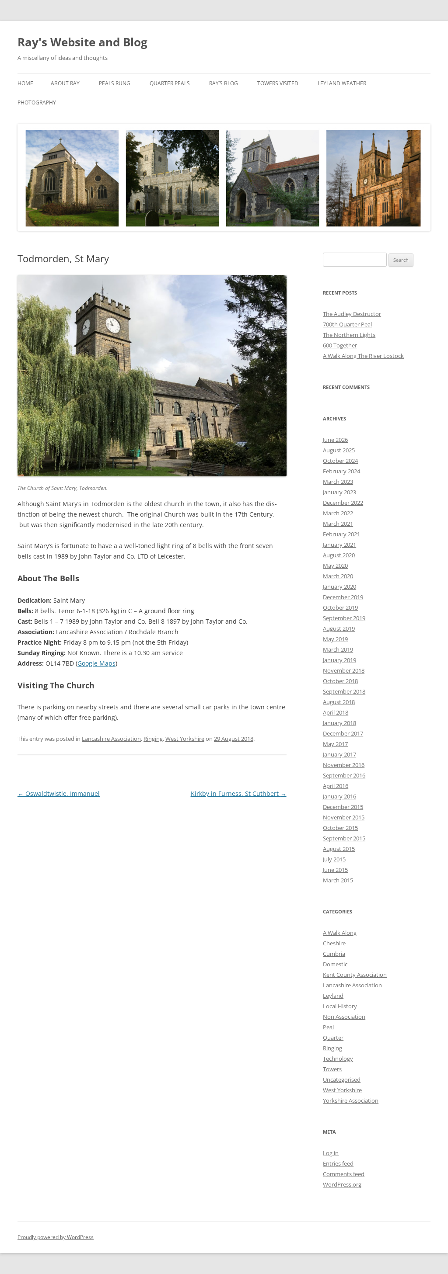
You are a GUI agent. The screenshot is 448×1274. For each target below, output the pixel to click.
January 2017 (339, 754)
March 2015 (338, 880)
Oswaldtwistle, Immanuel (59, 793)
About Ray (65, 83)
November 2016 (343, 765)
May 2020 (335, 565)
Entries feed (338, 1163)
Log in (331, 1153)
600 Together (340, 345)
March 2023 (338, 482)
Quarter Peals (170, 83)
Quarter (333, 1037)
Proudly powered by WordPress (56, 1237)
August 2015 (339, 849)
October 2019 (340, 607)
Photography (37, 102)
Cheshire (334, 943)
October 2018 (340, 681)
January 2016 (339, 796)
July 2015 (334, 859)
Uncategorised (341, 1079)
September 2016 (344, 775)
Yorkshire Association (350, 1100)
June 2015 (335, 870)
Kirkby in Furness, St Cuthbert (239, 793)
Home (25, 83)
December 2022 (343, 503)
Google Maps (96, 663)
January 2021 (339, 544)
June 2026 (335, 440)
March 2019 (338, 649)
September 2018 (344, 691)
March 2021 (338, 524)
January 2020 (339, 586)
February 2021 (341, 534)
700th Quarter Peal (347, 324)
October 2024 (340, 461)
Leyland (333, 996)
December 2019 (343, 597)
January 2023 (339, 492)
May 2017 (335, 744)
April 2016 (335, 786)
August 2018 (339, 702)
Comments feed (343, 1174)
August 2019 (339, 628)
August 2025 (339, 450)
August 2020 (339, 555)
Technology (338, 1058)
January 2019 (339, 660)
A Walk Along (340, 933)
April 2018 (335, 712)
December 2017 (343, 733)
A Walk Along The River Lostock (363, 356)
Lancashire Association (111, 739)
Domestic (335, 964)
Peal (328, 1027)
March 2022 (338, 513)
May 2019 (335, 639)
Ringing (153, 739)
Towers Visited (277, 83)
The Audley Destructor (352, 314)
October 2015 (340, 828)
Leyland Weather (342, 83)
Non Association (344, 1017)
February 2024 (341, 471)
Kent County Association (355, 975)
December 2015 (343, 807)
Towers (332, 1069)
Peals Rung (114, 83)
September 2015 (344, 838)
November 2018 (343, 670)
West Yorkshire (184, 739)
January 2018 (339, 723)
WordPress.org (342, 1184)
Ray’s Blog (223, 83)
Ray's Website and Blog (82, 42)
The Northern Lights (349, 335)
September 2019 (344, 618)
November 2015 (343, 817)
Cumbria (334, 954)
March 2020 (338, 576)
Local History (340, 1006)
